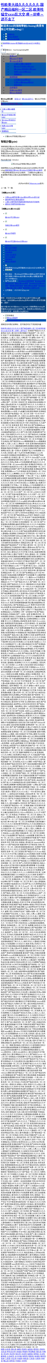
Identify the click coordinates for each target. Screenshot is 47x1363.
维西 (2, 1349)
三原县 (7, 1358)
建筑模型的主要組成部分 (14, 199)
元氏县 (3, 1352)
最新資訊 (18, 85)
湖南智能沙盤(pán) (12, 170)
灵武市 (12, 1354)
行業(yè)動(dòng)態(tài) (24, 82)
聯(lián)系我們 (12, 37)
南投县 (25, 1358)
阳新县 (31, 1356)
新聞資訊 (8, 259)
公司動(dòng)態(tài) (22, 80)
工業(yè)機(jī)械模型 (22, 64)
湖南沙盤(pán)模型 (21, 283)
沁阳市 (37, 1358)
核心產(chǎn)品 (11, 250)
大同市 (24, 1361)
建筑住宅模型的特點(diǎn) (15, 204)
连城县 (19, 1352)
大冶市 (42, 1354)
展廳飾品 (18, 74)
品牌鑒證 (13, 87)
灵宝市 (6, 1354)
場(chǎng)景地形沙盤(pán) (25, 69)
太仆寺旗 (18, 1356)
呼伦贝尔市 (11, 1352)
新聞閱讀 (13, 77)
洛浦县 (37, 1356)
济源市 (24, 1349)
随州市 (43, 1356)
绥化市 (18, 1354)
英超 (2, 1358)
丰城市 (19, 1358)
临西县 (30, 1354)
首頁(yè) (13, 56)
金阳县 (30, 1349)
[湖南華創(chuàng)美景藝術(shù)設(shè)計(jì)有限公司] (21, 46)
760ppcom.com (34, 183)
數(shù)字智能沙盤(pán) (24, 66)
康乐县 (38, 1352)
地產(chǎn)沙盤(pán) (22, 72)
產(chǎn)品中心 (27, 99)
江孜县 (31, 1358)
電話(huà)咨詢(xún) (14, 320)
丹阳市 (42, 1349)
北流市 (24, 1354)
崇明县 (36, 1354)
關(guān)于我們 (16, 59)
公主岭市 (10, 1356)
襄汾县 (13, 1349)
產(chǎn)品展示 (16, 61)
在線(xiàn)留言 (16, 90)
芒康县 (18, 1361)
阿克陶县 (31, 1352)
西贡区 (36, 1349)
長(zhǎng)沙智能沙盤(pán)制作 (31, 170)
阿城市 (25, 1352)
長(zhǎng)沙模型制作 (26, 281)
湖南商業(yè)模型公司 (31, 288)
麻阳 (19, 1349)
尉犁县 (12, 1361)
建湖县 (3, 1356)
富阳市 (25, 1356)
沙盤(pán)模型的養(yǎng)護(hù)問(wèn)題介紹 (22, 197)
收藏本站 (10, 34)
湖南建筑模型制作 (16, 286)
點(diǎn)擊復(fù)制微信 (9, 54)
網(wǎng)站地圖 (13, 39)
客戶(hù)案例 (10, 257)
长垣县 (7, 1349)
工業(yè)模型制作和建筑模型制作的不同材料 (22, 202)
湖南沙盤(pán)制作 (31, 286)
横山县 (6, 1361)
